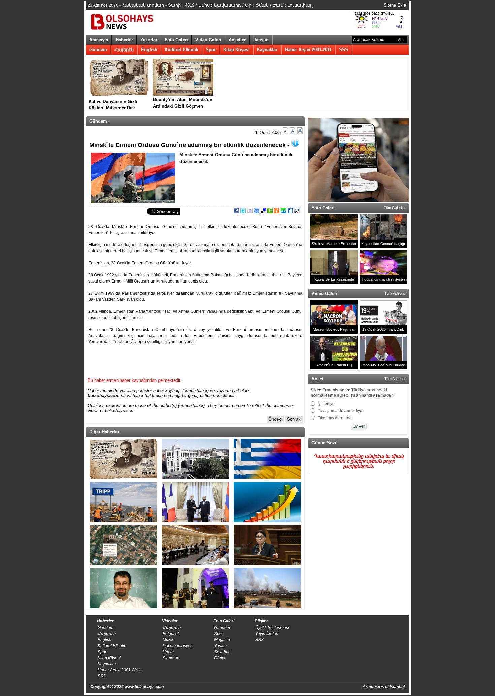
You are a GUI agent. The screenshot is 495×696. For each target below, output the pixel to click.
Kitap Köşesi (236, 49)
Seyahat (221, 652)
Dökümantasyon (178, 645)
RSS (259, 639)
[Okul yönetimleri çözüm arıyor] (195, 545)
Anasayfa (98, 39)
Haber (168, 652)
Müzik (168, 639)
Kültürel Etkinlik (181, 49)
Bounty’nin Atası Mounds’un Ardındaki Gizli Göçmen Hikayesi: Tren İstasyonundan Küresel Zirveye (182, 103)
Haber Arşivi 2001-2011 (308, 49)
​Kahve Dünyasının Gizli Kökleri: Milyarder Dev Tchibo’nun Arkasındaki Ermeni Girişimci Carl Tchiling (113, 104)
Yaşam (220, 645)
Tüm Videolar (395, 293)
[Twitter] (243, 211)
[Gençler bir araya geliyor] (195, 588)
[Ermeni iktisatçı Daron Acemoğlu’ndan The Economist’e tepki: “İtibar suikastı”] (123, 588)
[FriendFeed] (256, 211)
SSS (343, 49)
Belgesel (171, 633)
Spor (211, 49)
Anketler (237, 39)
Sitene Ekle (395, 5)
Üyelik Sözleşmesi (272, 627)
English (149, 49)
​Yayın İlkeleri (266, 633)
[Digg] (290, 211)
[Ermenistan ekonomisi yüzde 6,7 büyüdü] (267, 502)
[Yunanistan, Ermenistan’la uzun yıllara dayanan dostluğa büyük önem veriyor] (267, 459)
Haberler (124, 39)
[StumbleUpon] (283, 211)
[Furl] (276, 211)
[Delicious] (263, 211)
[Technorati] (270, 211)
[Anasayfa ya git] (123, 21)
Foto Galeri (176, 39)
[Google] (250, 211)
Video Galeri (208, 39)
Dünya (220, 658)
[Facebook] (236, 211)
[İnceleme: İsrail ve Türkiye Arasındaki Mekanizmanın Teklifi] (267, 588)
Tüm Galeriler (395, 208)
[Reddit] (297, 211)
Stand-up (171, 658)
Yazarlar (148, 39)
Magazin (222, 639)
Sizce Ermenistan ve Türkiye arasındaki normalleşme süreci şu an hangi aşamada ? (352, 393)
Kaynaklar (267, 49)
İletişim (261, 39)
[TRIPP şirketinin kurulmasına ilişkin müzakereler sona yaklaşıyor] (123, 502)
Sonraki (294, 419)
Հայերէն (124, 49)
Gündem (98, 49)
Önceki (275, 419)
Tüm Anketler (395, 379)
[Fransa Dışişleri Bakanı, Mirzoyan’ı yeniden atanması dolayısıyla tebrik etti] (195, 502)
